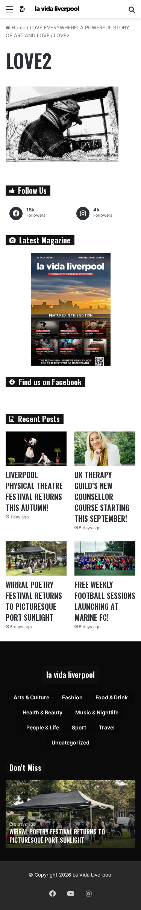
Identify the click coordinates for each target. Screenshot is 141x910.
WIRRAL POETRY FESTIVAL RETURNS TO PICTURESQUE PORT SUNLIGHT (34, 601)
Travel (107, 727)
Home (18, 27)
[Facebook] (53, 893)
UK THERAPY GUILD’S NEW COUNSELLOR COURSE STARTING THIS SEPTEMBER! (101, 496)
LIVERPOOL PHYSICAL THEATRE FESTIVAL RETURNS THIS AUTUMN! (34, 491)
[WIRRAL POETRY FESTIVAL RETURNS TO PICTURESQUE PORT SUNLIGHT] (36, 558)
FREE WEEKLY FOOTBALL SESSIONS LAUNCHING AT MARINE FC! (104, 601)
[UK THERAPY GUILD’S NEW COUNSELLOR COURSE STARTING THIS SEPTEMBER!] (104, 448)
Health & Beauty (42, 712)
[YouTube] (71, 893)
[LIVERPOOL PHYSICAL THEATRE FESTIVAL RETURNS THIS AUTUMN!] (36, 448)
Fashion (72, 697)
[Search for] (131, 11)
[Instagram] (89, 893)
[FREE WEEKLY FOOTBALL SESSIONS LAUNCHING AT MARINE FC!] (104, 558)
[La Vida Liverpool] (49, 9)
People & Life (42, 727)
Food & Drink (112, 697)
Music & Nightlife (96, 712)
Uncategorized (70, 742)
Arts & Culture (31, 697)
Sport (79, 727)
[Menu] (9, 11)
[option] (70, 814)
